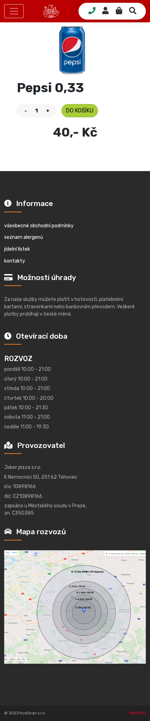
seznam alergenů (23, 237)
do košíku (79, 110)
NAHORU (137, 713)
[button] (14, 11)
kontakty (14, 261)
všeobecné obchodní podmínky (39, 226)
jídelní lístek (17, 249)
